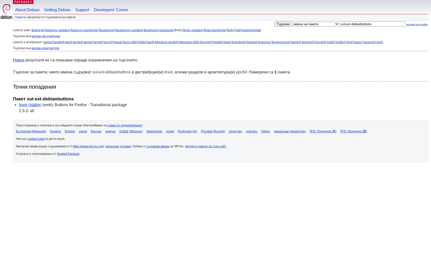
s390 (330, 42)
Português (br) (187, 131)
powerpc (264, 42)
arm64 (77, 42)
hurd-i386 (130, 42)
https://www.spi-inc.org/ (88, 146)
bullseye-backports (84, 30)
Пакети (21, 17)
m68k (218, 42)
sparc (358, 42)
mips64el (239, 42)
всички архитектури (45, 48)
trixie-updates (193, 30)
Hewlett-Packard (68, 154)
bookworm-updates (129, 30)
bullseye (38, 30)
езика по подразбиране (124, 125)
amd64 (59, 42)
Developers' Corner (111, 10)
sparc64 (369, 42)
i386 (142, 42)
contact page (36, 139)
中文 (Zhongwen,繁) (353, 131)
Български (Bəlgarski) (31, 131)
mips (227, 42)
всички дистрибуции (46, 36)
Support (82, 10)
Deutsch (55, 131)
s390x (340, 42)
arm (68, 42)
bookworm (107, 30)
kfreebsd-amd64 (166, 42)
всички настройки (417, 24)
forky (230, 30)
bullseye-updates (57, 30)
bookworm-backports (158, 30)
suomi (83, 131)
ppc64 (296, 42)
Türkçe (265, 131)
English (70, 131)
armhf (98, 42)
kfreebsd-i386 (189, 42)
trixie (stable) (30, 105)
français (96, 131)
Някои (18, 60)
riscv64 (320, 42)
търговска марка (157, 146)
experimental (251, 30)
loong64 (206, 42)
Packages (23, 2)
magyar (110, 131)
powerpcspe (281, 42)
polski (170, 131)
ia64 (150, 42)
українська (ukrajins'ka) (290, 131)
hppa (117, 42)
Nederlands (154, 131)
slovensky (235, 131)
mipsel (251, 42)
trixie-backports (215, 30)
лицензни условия (118, 146)
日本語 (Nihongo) (131, 131)
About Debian (27, 10)
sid (238, 30)
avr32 (108, 42)
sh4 (349, 42)
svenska (251, 131)
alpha (48, 42)
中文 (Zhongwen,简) (323, 131)
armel (88, 42)
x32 (379, 42)
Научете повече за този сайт (205, 146)
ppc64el (307, 42)
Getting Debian (57, 10)
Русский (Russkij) (213, 131)
